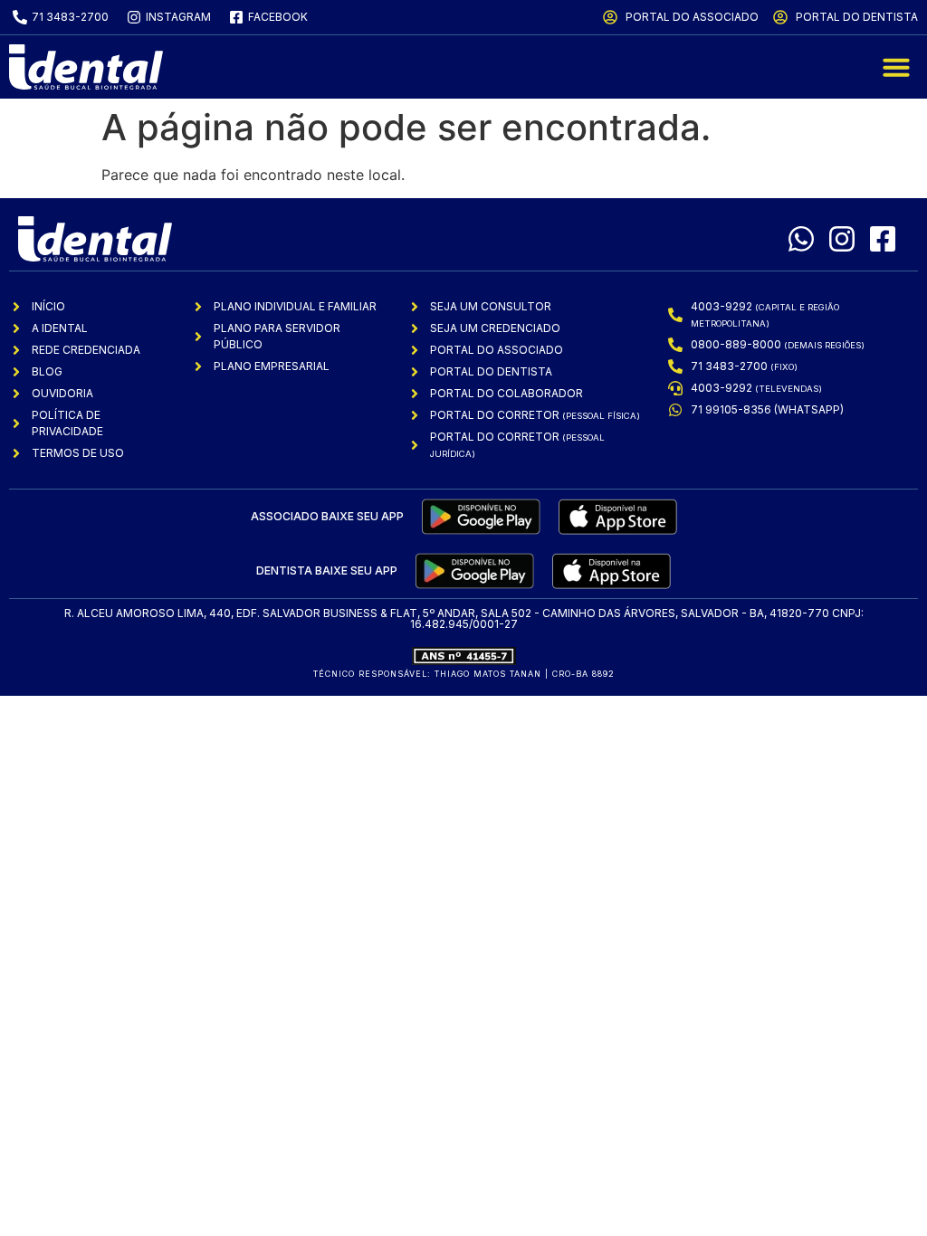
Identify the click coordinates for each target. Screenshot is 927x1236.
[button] (896, 67)
